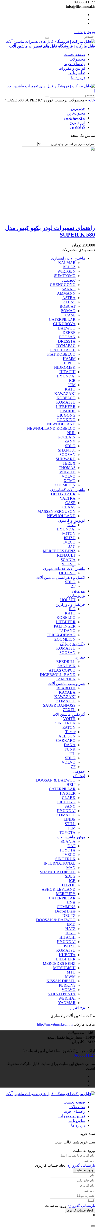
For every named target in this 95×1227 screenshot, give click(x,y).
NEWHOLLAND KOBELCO (51, 428)
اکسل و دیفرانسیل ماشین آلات (60, 577)
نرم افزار (78, 1007)
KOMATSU (66, 402)
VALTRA (68, 498)
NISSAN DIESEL (61, 981)
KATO (70, 389)
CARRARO (66, 740)
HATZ (70, 929)
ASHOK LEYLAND (59, 889)
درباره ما (78, 78)
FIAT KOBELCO (61, 354)
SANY (70, 441)
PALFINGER (65, 626)
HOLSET (68, 600)
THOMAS (67, 468)
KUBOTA (67, 955)
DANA (70, 745)
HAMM (69, 359)
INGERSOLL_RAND (58, 675)
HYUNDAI (66, 376)
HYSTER (68, 793)
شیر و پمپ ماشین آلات (66, 684)
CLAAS (69, 507)
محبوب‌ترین (76, 113)
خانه (91, 100)
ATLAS (69, 302)
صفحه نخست (74, 55)
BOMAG (68, 311)
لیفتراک (79, 776)
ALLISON (67, 736)
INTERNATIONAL (60, 863)
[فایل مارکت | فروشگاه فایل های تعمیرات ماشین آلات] (50, 86)
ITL (72, 754)
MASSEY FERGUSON (57, 511)
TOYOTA (67, 832)
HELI (71, 784)
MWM (70, 976)
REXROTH (66, 688)
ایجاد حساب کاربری (80, 1210)
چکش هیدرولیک (72, 644)
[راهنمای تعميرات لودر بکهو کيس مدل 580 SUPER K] (58, 217)
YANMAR (67, 1003)
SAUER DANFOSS (59, 705)
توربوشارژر (76, 595)
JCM (72, 385)
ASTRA (69, 298)
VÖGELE (67, 472)
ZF (73, 586)
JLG (72, 609)
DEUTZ (69, 915)
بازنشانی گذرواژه (81, 1165)
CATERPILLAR (62, 319)
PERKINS (67, 985)
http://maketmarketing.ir (55, 1024)
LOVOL (69, 885)
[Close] (93, 1226)
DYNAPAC (66, 346)
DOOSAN (67, 337)
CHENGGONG (63, 285)
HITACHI (67, 372)
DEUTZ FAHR (63, 494)
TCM (71, 828)
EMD (71, 924)
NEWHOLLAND (61, 424)
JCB (72, 380)
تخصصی (69, 280)
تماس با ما (76, 73)
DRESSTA (67, 341)
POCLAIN (67, 437)
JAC (72, 546)
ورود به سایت (84, 1170)
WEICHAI (67, 998)
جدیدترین (78, 109)
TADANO (67, 631)
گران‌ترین (77, 127)
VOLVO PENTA (62, 994)
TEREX (69, 463)
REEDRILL (66, 662)
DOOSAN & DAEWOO (56, 780)
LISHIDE (68, 411)
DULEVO (67, 573)
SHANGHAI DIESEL (58, 872)
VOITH (69, 719)
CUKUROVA (64, 324)
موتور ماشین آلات (71, 837)
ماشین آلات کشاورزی (67, 490)
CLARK (69, 798)
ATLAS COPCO (62, 670)
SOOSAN (67, 454)
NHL (71, 433)
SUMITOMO (65, 276)
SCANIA (68, 560)
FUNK (70, 749)
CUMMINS (66, 907)
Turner (70, 732)
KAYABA (67, 692)
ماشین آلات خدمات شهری (64, 569)
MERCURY (66, 894)
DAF (71, 525)
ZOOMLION (65, 485)
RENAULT (66, 555)
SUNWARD (66, 459)
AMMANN (66, 293)
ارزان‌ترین (77, 122)
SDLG (70, 446)
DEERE (69, 332)
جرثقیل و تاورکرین (70, 604)
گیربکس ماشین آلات (68, 714)
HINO (71, 933)
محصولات (77, 59)
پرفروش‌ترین (74, 118)
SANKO (69, 289)
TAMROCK (66, 679)
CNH (71, 902)
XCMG (70, 481)
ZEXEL (69, 710)
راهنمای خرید (74, 64)
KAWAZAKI (65, 393)
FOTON (69, 533)
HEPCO (69, 363)
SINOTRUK (65, 723)
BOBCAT (68, 306)
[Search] (47, 37)
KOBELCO (66, 398)
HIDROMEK (65, 367)
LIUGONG (66, 415)
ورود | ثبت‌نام (84, 32)
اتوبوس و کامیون (71, 520)
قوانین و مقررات (71, 68)
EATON (69, 727)
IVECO (69, 542)
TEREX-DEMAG (61, 635)
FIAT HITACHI (63, 350)
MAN (71, 868)
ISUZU (70, 538)
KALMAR (67, 263)
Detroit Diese (65, 911)
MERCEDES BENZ (59, 551)
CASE (70, 315)
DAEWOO (67, 328)
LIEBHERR (66, 407)
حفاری (80, 657)
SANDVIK (66, 666)
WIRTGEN (66, 271)
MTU (71, 972)
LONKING (66, 420)
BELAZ (69, 267)
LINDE (70, 819)
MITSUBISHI (64, 968)
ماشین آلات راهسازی (68, 258)
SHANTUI (67, 450)
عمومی (79, 771)
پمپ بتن (78, 591)
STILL (70, 824)
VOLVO (69, 476)
